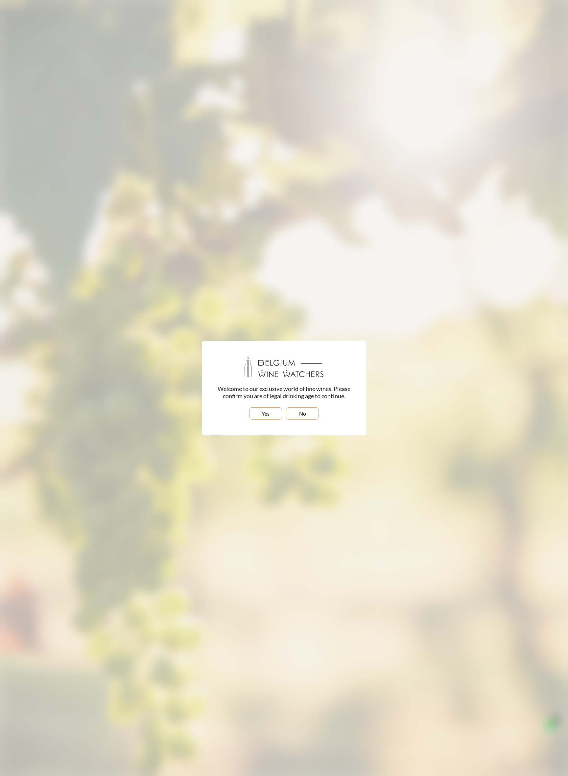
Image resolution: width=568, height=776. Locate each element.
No (302, 413)
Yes (266, 413)
